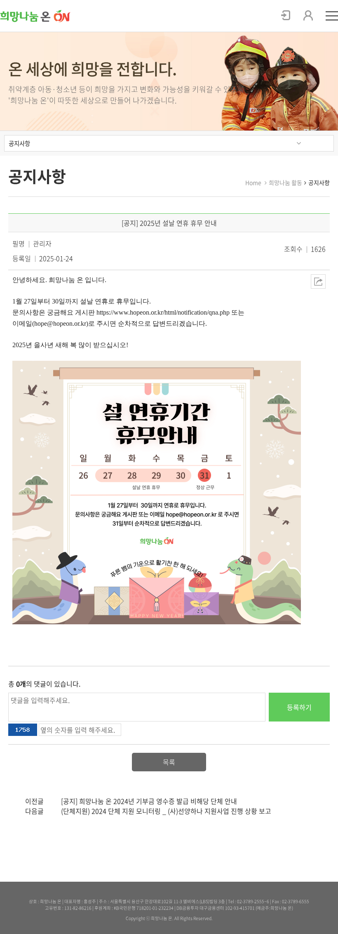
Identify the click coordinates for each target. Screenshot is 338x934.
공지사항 (19, 143)
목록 (169, 762)
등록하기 (299, 707)
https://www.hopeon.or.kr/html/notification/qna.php (163, 312)
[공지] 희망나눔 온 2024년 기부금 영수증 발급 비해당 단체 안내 (149, 801)
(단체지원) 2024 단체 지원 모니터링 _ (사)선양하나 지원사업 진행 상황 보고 (166, 811)
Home (253, 182)
